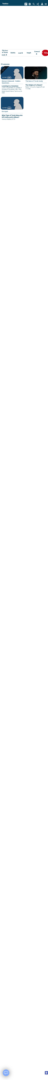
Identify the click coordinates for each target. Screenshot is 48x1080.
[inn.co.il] (26, 4)
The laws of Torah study (5, 53)
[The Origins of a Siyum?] (36, 80)
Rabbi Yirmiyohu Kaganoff (33, 87)
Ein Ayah (5, 111)
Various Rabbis (6, 119)
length (29, 53)
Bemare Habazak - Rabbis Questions (11, 82)
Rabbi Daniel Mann (8, 91)
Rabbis (13, 53)
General (37, 53)
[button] (46, 1073)
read (20, 53)
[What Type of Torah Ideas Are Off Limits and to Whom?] (12, 110)
